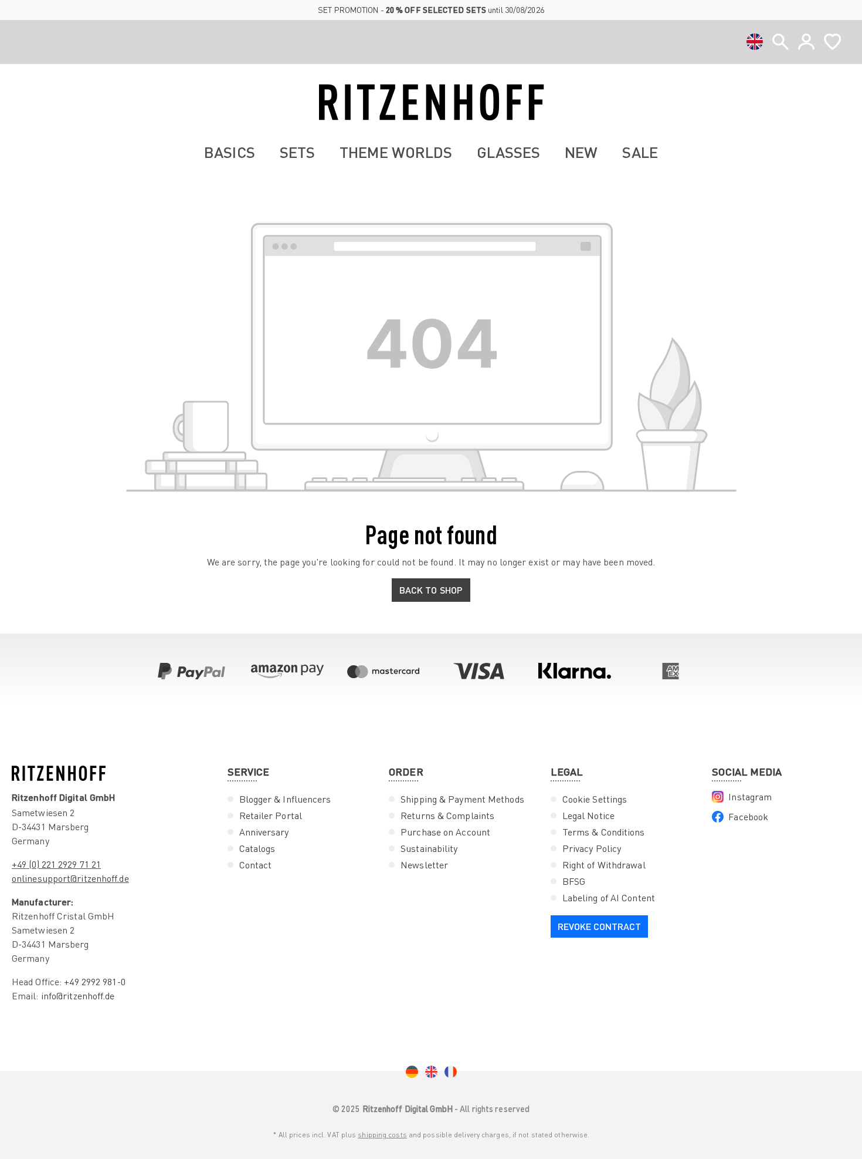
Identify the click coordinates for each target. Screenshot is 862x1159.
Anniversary (264, 832)
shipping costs (382, 1134)
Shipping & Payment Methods (462, 799)
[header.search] (780, 41)
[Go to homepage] (431, 102)
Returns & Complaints (447, 815)
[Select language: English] (754, 41)
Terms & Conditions (603, 832)
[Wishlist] (832, 41)
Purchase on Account (445, 832)
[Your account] (806, 41)
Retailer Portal (271, 815)
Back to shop (431, 589)
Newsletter (424, 865)
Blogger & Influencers (285, 799)
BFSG (573, 881)
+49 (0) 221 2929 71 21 (56, 864)
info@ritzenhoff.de (78, 996)
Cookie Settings (594, 799)
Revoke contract (599, 926)
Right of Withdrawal (604, 865)
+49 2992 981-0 (94, 982)
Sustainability (429, 848)
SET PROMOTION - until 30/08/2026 (431, 10)
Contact (255, 865)
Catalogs (257, 848)
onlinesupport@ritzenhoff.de (70, 878)
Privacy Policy (591, 848)
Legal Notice (588, 815)
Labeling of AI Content (608, 898)
